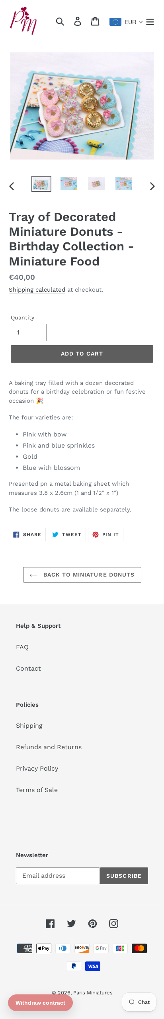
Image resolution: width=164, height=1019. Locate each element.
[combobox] (126, 22)
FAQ (22, 647)
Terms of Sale (37, 790)
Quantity (22, 317)
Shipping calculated (37, 289)
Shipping (29, 725)
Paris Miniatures (93, 993)
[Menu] (150, 21)
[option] (41, 184)
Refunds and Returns (49, 747)
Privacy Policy (37, 768)
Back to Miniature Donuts (88, 574)
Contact (28, 668)
